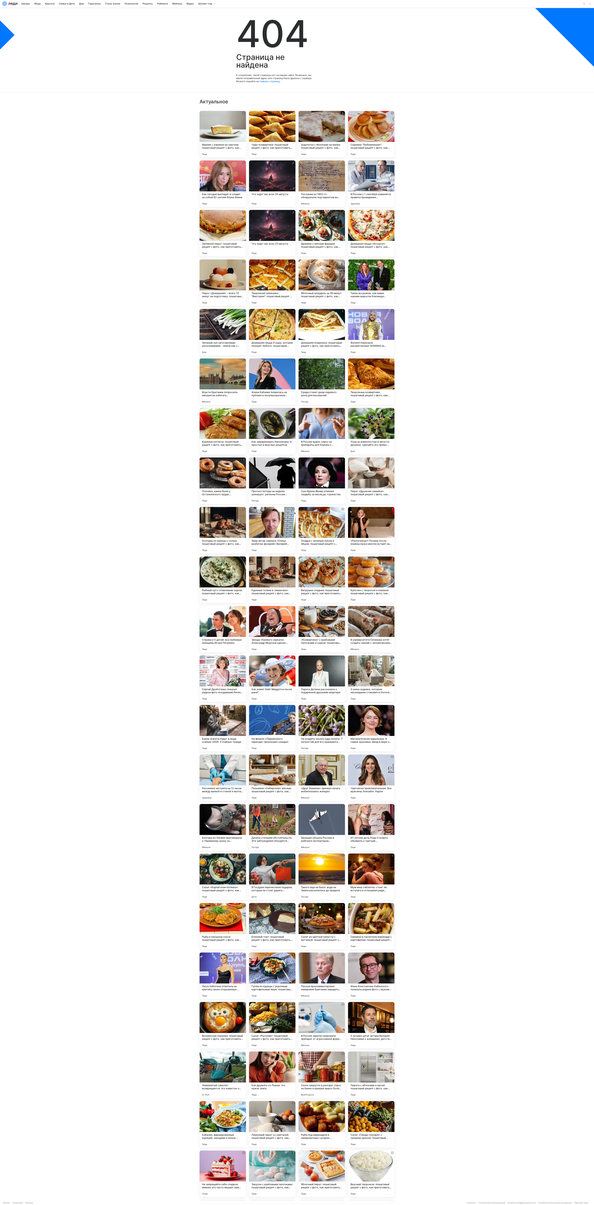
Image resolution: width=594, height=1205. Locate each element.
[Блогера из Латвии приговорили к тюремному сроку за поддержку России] (223, 827)
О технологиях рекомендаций (491, 1203)
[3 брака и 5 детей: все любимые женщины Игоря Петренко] (223, 629)
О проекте (471, 1203)
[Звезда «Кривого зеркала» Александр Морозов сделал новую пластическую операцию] (272, 629)
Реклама (29, 1203)
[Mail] (4, 3)
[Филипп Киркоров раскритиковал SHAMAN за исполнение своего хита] (371, 332)
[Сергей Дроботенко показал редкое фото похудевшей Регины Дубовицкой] (223, 678)
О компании (17, 1203)
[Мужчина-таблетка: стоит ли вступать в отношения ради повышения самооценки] (371, 877)
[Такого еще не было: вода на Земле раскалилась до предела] (322, 877)
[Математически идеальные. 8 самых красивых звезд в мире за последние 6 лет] (371, 728)
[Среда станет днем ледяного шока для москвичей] (322, 381)
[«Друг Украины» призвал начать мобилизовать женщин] (322, 777)
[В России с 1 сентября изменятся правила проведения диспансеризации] (371, 183)
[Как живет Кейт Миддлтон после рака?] (272, 678)
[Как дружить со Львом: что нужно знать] (272, 1075)
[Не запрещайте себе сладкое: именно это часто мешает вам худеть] (223, 1174)
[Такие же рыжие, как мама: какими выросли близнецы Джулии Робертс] (371, 282)
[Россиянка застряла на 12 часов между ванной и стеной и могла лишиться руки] (223, 777)
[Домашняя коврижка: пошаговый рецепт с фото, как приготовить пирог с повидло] (322, 332)
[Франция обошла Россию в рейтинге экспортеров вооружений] (322, 827)
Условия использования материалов (555, 1203)
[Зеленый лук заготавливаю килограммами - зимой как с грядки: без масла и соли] (223, 332)
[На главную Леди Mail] (12, 3)
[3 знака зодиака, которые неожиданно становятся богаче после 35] (371, 678)
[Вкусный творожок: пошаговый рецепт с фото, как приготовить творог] (371, 1174)
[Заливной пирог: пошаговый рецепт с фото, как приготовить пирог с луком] (223, 233)
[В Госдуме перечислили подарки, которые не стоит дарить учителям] (272, 877)
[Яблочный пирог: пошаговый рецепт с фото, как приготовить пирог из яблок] (322, 1174)
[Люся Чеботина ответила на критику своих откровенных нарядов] (223, 976)
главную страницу (269, 81)
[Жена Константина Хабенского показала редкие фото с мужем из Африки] (371, 976)
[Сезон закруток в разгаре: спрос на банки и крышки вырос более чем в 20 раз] (322, 1075)
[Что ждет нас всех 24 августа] (272, 183)
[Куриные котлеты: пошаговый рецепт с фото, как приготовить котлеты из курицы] (223, 431)
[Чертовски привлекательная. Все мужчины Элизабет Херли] (371, 777)
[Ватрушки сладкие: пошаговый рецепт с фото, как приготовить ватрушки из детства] (322, 579)
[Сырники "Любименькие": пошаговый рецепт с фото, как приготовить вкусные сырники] (371, 134)
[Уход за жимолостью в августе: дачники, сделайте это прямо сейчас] (371, 431)
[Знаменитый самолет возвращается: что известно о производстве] (223, 1075)
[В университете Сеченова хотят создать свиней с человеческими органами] (371, 629)
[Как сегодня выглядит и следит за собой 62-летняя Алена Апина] (223, 183)
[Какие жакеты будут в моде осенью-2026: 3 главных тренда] (223, 728)
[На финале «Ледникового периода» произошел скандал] (272, 728)
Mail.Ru (6, 1203)
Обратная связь (581, 1203)
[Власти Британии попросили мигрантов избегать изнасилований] (223, 381)
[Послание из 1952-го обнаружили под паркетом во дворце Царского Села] (322, 183)
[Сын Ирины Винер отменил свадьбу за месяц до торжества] (322, 480)
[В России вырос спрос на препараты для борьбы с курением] (322, 431)
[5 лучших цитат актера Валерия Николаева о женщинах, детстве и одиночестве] (371, 1025)
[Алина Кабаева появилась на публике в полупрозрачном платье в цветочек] (272, 381)
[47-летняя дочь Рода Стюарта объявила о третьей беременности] (371, 827)
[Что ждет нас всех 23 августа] (272, 233)
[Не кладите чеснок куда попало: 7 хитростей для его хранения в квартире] (322, 728)
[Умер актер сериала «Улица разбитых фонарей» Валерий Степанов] (272, 530)
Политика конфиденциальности (522, 1203)
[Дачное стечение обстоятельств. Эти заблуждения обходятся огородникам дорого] (272, 827)
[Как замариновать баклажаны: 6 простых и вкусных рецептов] (272, 431)
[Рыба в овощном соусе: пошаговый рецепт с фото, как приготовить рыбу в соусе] (223, 926)
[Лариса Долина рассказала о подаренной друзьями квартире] (322, 678)
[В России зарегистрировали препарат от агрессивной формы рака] (322, 1025)
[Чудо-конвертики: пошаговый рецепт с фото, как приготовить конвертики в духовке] (272, 134)
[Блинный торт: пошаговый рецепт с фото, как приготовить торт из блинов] (272, 926)
